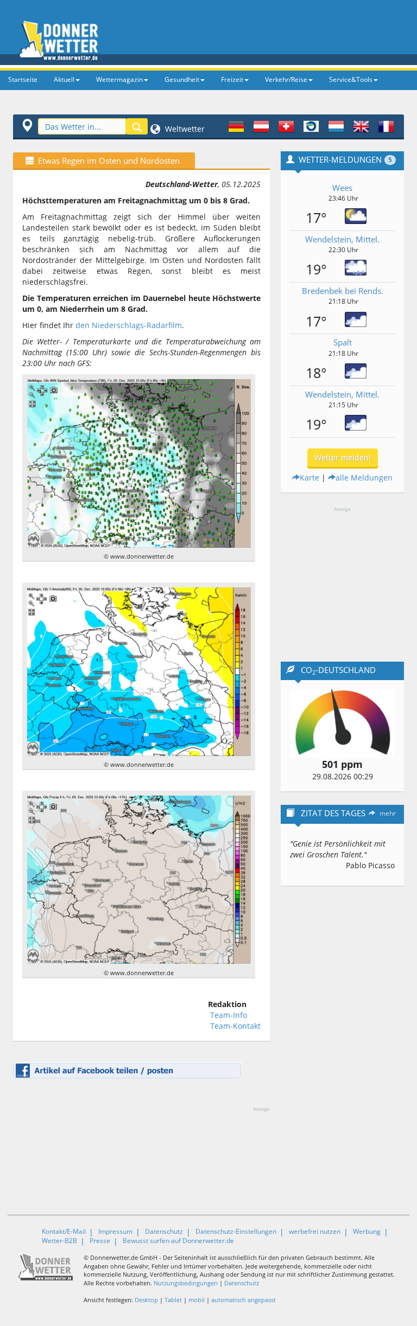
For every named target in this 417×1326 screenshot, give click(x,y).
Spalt (342, 342)
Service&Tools (350, 79)
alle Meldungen (364, 477)
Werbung (367, 1231)
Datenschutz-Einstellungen (235, 1231)
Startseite (22, 79)
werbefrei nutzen (314, 1231)
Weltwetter (184, 129)
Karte (309, 477)
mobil (196, 1300)
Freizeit (232, 79)
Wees (342, 187)
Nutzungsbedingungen (186, 1283)
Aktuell (64, 79)
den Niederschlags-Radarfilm (128, 325)
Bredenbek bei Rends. (342, 290)
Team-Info (228, 1015)
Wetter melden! (342, 457)
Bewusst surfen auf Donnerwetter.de (178, 1240)
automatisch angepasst (243, 1300)
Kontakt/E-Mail (64, 1231)
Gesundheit (182, 79)
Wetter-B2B (59, 1240)
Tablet (173, 1300)
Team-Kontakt (235, 1026)
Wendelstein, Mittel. (342, 239)
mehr (388, 813)
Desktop (146, 1300)
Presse (100, 1240)
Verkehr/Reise (286, 79)
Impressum (115, 1231)
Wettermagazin (119, 79)
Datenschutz (164, 1231)
